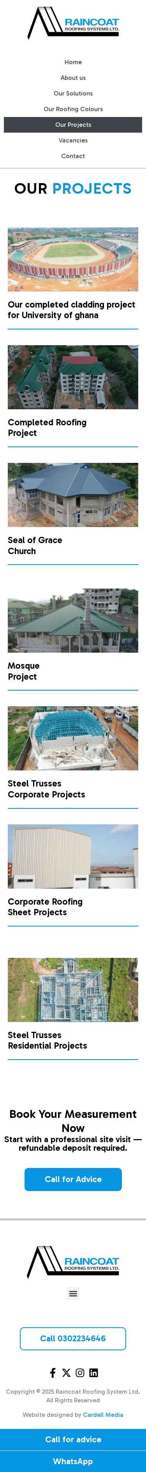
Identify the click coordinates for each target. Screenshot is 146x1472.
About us (73, 77)
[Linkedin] (93, 1373)
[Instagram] (80, 1373)
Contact (73, 156)
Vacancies (73, 140)
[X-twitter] (66, 1373)
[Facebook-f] (53, 1373)
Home (73, 62)
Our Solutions (73, 93)
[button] (73, 1293)
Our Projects (73, 124)
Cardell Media (103, 1414)
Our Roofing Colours (73, 109)
